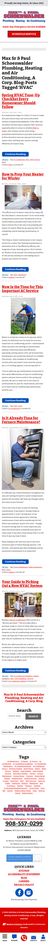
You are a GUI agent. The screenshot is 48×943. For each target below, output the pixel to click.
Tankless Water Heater (22, 791)
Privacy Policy (17, 859)
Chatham (16, 771)
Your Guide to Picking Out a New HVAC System (22, 584)
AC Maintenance (13, 761)
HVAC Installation (20, 679)
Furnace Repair (18, 776)
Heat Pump (14, 781)
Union (4, 162)
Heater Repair (40, 776)
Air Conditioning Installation (23, 676)
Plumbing (37, 786)
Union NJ (30, 679)
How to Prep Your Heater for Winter (23, 176)
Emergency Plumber (20, 773)
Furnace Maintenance (21, 567)
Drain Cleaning (26, 771)
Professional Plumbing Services (15, 788)
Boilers (37, 769)
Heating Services (30, 778)
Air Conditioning (19, 160)
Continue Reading (15, 154)
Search (33, 716)
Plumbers (28, 786)
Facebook (19, 892)
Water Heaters (27, 793)
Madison (25, 783)
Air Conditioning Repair (23, 766)
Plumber (20, 786)
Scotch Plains (34, 788)
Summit (10, 791)
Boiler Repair (28, 769)
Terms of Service (25, 859)
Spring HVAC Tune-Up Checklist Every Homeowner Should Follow (21, 101)
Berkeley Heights (15, 769)
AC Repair (24, 761)
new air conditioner (17, 620)
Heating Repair (17, 778)
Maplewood (22, 275)
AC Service (34, 761)
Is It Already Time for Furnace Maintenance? (21, 420)
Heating (11, 277)
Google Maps (28, 892)
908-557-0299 (24, 938)
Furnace (33, 773)
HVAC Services (31, 781)
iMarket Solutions (14, 924)
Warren (17, 793)
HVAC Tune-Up (35, 160)
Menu (5, 940)
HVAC (27, 160)
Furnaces (29, 776)
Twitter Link (5, 159)
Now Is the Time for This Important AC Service (22, 289)
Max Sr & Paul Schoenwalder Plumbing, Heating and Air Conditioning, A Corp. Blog (24, 698)
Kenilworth (16, 783)
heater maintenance (35, 567)
